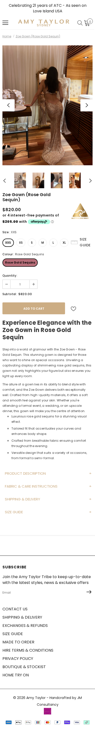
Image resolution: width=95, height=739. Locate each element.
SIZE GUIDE (14, 512)
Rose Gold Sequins (20, 262)
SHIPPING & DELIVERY (22, 499)
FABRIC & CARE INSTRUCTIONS (31, 486)
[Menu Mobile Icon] (5, 23)
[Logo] (43, 22)
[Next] (86, 105)
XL (64, 243)
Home (6, 36)
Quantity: (9, 276)
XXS (8, 243)
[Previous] (8, 105)
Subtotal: (9, 294)
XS (21, 243)
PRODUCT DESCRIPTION (25, 473)
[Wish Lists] (73, 308)
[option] (47, 105)
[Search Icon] (80, 23)
